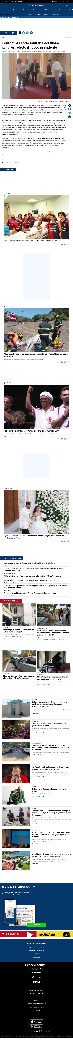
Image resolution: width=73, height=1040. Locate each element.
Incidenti (46, 14)
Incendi (29, 14)
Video (18, 10)
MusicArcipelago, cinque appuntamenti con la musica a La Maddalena (31, 580)
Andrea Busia (7, 590)
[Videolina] (18, 934)
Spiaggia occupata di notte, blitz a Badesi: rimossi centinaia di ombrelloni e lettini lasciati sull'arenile (50, 747)
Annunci (67, 10)
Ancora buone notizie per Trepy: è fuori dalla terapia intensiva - (29, 241)
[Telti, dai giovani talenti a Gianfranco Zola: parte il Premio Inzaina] (16, 729)
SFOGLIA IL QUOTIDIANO (8, 17)
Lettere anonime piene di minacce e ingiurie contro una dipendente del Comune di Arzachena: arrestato (49, 704)
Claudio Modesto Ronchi (10, 573)
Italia (32, 10)
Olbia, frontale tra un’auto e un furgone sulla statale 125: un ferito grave (33, 576)
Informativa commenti (36, 1007)
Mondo (39, 10)
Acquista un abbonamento (36, 947)
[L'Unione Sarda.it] (36, 5)
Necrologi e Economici (36, 993)
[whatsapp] (12, 1)
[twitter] (6, 1)
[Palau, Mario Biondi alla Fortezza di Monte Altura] (16, 795)
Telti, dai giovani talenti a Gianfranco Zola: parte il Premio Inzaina (30, 593)
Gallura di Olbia (8, 162)
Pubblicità (36, 997)
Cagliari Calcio (56, 14)
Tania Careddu (6, 155)
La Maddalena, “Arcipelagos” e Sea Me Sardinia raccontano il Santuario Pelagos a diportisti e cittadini (51, 834)
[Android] (36, 1026)
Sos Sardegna (37, 14)
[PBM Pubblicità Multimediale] (36, 982)
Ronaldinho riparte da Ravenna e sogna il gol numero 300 (31, 430)
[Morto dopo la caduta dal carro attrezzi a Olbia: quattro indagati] (19, 614)
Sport (60, 10)
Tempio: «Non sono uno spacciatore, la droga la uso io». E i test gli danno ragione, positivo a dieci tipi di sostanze (51, 813)
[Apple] (36, 1021)
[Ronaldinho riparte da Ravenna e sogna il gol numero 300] (36, 407)
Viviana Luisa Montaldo (10, 595)
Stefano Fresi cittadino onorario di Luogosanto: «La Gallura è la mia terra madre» (51, 768)
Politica (46, 10)
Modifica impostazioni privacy (36, 1003)
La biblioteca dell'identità (36, 950)
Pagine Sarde (36, 957)
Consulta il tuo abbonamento (36, 943)
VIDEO (57, 241)
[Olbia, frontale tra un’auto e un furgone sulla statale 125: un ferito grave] (19, 661)
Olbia (17, 162)
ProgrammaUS (10, 10)
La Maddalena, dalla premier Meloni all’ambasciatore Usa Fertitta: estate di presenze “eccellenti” (53, 632)
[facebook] (9, 1)
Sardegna (26, 10)
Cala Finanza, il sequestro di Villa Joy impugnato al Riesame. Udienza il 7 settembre (51, 855)
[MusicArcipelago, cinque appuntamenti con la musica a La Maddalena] (54, 662)
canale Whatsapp (64, 101)
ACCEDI (65, 1)
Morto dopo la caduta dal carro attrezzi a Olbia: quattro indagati (30, 563)
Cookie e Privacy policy (36, 990)
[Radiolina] (54, 934)
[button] (20, 32)
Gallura (9, 33)
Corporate (36, 1010)
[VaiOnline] (36, 978)
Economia (53, 10)
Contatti (36, 1000)
